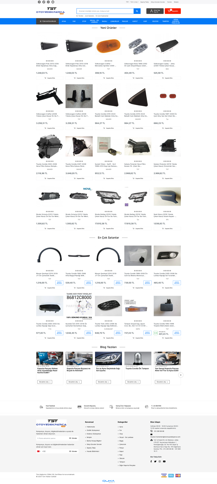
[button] (173, 11)
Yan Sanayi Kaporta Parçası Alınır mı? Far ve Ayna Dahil (167, 369)
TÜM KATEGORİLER (49, 21)
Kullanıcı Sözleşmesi (94, 434)
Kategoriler (123, 422)
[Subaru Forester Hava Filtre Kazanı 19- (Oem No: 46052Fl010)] (137, 146)
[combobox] (38, 451)
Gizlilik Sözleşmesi (93, 430)
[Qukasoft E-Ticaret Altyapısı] (108, 481)
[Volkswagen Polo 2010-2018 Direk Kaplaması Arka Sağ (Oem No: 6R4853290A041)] (49, 46)
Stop (121, 434)
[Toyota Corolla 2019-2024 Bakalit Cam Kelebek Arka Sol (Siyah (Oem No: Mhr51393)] (137, 96)
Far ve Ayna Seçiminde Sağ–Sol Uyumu (108, 369)
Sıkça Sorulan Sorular (158, 2)
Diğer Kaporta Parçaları (127, 465)
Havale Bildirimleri (93, 451)
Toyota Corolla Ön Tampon (137, 368)
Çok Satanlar (89, 16)
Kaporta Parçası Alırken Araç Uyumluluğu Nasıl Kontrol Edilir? (47, 370)
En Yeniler (79, 16)
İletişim (176, 2)
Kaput (121, 451)
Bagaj (121, 441)
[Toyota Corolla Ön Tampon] (137, 358)
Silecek (121, 458)
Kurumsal (89, 422)
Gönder (74, 438)
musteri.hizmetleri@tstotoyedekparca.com (165, 437)
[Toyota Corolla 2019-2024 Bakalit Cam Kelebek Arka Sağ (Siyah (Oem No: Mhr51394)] (108, 96)
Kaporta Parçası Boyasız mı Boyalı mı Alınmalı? (78, 369)
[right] (181, 375)
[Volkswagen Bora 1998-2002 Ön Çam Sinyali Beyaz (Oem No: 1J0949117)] (137, 46)
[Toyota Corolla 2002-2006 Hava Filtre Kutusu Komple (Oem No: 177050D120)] (49, 146)
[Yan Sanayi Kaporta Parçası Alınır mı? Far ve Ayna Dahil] (167, 358)
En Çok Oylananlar (102, 16)
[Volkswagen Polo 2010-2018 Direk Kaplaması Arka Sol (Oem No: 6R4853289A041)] (79, 46)
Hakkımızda (91, 427)
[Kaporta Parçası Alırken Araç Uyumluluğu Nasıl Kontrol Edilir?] (49, 358)
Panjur (121, 448)
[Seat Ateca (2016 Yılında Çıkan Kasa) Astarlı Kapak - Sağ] (167, 196)
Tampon (122, 462)
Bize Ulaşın (155, 422)
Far (120, 430)
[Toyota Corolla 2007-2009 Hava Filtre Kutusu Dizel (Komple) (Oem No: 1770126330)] (79, 146)
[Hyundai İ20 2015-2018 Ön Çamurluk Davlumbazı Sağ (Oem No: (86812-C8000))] (79, 306)
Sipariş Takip (144, 2)
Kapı (120, 455)
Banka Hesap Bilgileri (94, 441)
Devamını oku (44, 382)
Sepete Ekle (51, 78)
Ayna (121, 427)
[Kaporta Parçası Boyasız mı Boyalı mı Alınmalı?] (79, 358)
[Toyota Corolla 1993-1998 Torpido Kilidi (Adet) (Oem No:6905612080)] (167, 306)
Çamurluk (122, 444)
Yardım (169, 2)
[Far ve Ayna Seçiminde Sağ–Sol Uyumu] (108, 358)
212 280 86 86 (158, 431)
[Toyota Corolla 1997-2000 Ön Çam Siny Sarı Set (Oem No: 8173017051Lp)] (167, 96)
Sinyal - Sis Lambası (126, 437)
